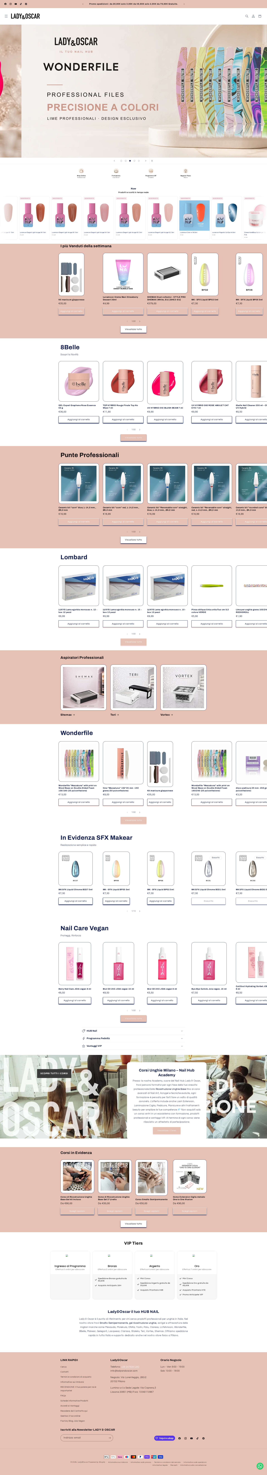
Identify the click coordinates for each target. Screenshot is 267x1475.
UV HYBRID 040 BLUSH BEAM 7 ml (165, 408)
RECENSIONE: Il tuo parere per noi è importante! (78, 1389)
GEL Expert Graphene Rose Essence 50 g (77, 406)
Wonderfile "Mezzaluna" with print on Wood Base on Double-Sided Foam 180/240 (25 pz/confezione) (210, 788)
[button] (6, 16)
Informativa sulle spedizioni (195, 1462)
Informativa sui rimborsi (72, 1382)
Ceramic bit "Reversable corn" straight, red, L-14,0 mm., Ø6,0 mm (211, 508)
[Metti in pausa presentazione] (153, 161)
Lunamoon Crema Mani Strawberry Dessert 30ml (120, 298)
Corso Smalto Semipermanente (151, 1199)
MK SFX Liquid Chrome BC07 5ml (76, 889)
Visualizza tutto (133, 329)
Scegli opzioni (77, 1211)
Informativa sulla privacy (141, 1462)
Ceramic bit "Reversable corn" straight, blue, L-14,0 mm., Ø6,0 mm (167, 508)
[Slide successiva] (146, 161)
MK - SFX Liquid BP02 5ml (204, 300)
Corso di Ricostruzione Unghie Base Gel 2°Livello (114, 1198)
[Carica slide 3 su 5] (130, 161)
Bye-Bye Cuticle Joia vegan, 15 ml (209, 989)
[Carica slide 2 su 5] (125, 161)
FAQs (63, 1396)
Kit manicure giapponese (71, 300)
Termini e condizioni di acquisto (75, 1377)
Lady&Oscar (83, 1462)
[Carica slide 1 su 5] (121, 161)
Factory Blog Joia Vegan (72, 1421)
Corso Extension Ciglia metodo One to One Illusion (189, 1198)
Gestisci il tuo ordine (70, 1416)
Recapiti (173, 1465)
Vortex (165, 714)
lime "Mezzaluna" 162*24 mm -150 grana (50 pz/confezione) (121, 789)
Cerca (63, 1367)
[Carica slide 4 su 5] (134, 161)
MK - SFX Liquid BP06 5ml (249, 300)
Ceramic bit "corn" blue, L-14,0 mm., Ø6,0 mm (77, 508)
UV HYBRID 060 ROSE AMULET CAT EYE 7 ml (210, 406)
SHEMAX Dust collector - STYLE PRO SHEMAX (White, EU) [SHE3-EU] (166, 298)
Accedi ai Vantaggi (69, 1406)
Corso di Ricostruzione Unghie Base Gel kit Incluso (76, 1198)
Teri (113, 714)
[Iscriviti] (110, 1437)
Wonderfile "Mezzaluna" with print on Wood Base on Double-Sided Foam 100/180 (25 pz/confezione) (78, 788)
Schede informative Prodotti (74, 1401)
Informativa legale (160, 1465)
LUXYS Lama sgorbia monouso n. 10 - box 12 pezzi (166, 610)
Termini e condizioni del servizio (167, 1462)
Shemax (66, 714)
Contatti (64, 1372)
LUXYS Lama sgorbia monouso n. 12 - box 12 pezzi (78, 610)
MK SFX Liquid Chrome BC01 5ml (208, 889)
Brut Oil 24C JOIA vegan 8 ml (162, 989)
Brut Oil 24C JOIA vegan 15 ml (118, 989)
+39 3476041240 (130, 1367)
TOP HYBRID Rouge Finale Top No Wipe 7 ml (120, 406)
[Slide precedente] (114, 161)
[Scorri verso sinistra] (127, 321)
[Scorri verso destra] (140, 321)
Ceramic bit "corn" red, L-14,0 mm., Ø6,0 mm (121, 508)
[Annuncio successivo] (184, 4)
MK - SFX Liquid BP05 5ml (116, 889)
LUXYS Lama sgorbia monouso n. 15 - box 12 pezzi (122, 610)
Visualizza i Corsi (166, 1130)
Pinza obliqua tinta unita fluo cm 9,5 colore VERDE (210, 610)
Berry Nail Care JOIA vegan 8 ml (75, 989)
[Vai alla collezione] (133, 91)
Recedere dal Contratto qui (73, 1411)
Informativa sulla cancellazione (193, 1465)
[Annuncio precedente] (83, 4)
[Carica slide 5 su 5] (139, 161)
